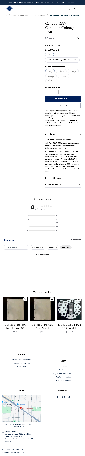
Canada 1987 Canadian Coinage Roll (64, 15)
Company (63, 366)
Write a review (76, 239)
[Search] (65, 8)
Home (5, 15)
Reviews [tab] (9, 240)
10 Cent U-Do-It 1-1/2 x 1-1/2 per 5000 (69, 326)
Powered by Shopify (16, 452)
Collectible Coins (39, 15)
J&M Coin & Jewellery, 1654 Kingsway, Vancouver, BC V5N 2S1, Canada (19, 425)
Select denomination (55, 66)
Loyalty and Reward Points (63, 373)
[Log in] (70, 8)
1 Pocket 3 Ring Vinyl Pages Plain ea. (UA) (15, 326)
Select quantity (52, 87)
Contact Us (63, 370)
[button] (3, 9)
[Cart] (80, 8)
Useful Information (63, 377)
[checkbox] (66, 247)
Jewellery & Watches (22, 363)
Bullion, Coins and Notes (20, 15)
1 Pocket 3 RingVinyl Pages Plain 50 (42, 326)
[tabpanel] (42, 261)
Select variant (52, 50)
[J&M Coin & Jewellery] (9, 9)
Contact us (63, 105)
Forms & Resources (63, 380)
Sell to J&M (21, 367)
